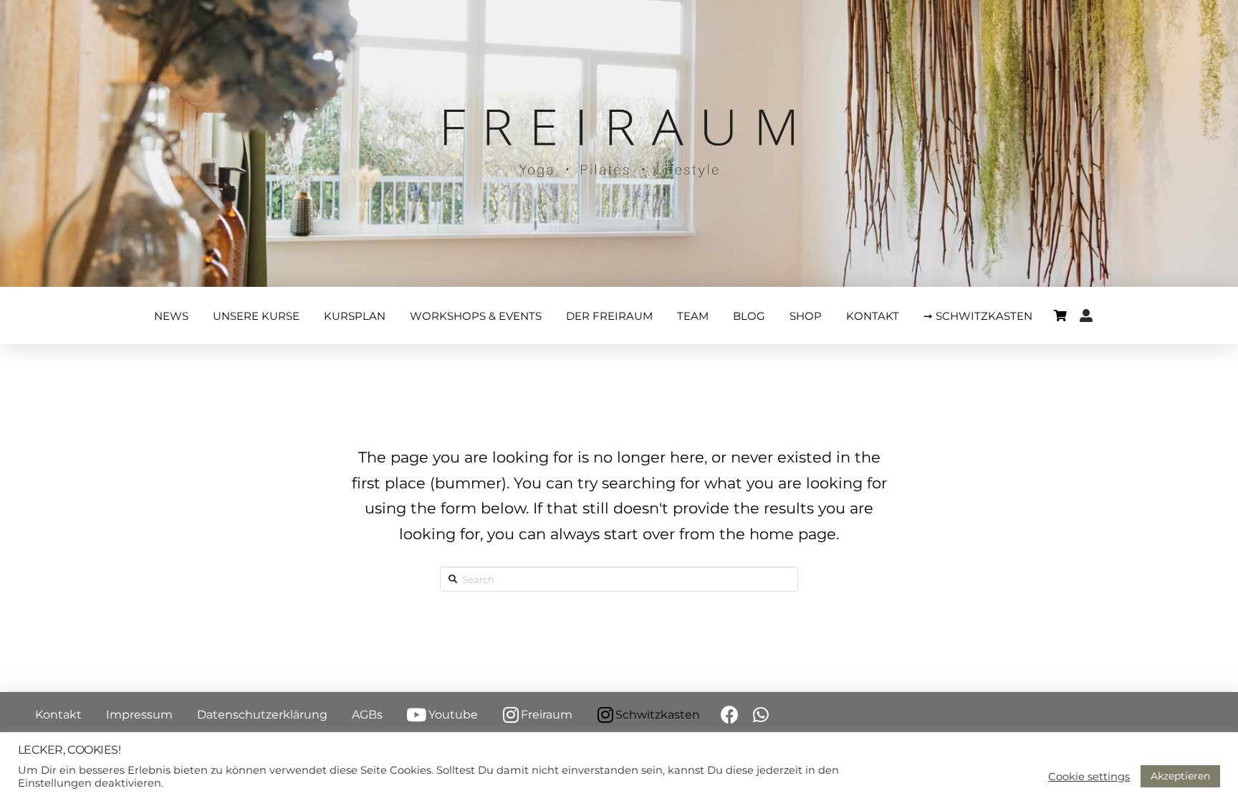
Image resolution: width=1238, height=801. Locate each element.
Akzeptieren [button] (1180, 775)
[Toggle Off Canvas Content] (1060, 315)
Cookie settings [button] (1089, 776)
